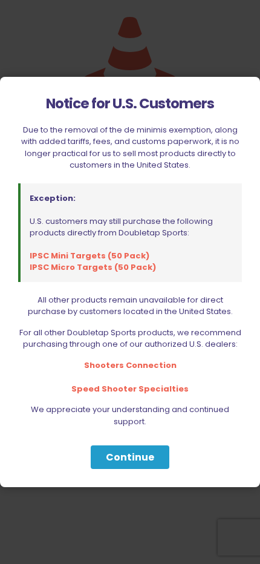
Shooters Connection (130, 365)
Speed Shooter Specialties (130, 389)
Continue (130, 457)
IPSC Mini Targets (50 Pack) (89, 255)
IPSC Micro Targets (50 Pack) (93, 267)
